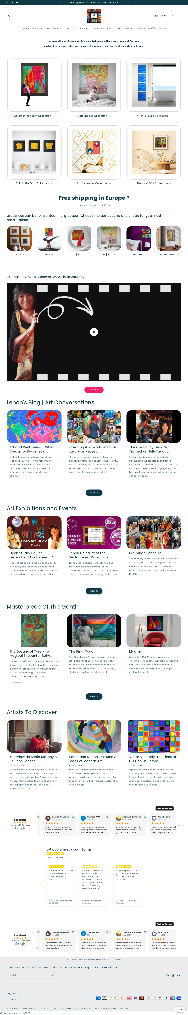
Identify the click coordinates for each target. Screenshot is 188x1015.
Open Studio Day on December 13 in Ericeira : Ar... (33, 555)
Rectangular (167, 254)
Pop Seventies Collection (92, 183)
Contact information (119, 1008)
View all (94, 492)
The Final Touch (82, 651)
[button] (10, 16)
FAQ (109, 959)
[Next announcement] (128, 2)
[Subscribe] (52, 975)
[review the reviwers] (66, 817)
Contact (118, 959)
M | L (47, 254)
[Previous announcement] (60, 2)
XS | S (17, 254)
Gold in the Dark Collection (33, 183)
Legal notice (58, 1008)
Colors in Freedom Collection (32, 116)
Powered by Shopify (28, 1008)
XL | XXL (107, 254)
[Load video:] (94, 332)
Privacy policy (44, 1008)
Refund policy (86, 1008)
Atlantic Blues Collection (152, 116)
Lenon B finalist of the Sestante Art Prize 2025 (88, 555)
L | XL (77, 254)
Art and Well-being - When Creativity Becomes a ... (32, 449)
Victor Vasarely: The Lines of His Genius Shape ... (152, 759)
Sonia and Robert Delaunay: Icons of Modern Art (92, 759)
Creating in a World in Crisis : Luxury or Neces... (93, 449)
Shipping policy (72, 1008)
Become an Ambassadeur (92, 959)
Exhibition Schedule (145, 553)
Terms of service (102, 1008)
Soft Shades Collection (92, 116)
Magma (135, 651)
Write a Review (164, 808)
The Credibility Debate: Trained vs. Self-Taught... (149, 449)
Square (137, 254)
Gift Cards (71, 959)
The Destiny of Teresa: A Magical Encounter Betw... (30, 653)
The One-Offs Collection (152, 183)
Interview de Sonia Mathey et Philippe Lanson (33, 759)
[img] (95, 854)
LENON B (17, 1008)
